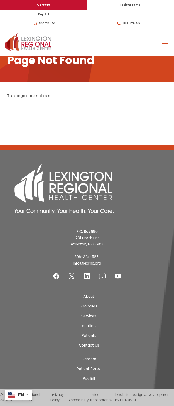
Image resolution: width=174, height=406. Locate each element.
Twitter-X (71, 276)
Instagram (102, 273)
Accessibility (78, 399)
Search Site (47, 23)
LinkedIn (87, 273)
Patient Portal (130, 5)
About (88, 296)
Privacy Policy (57, 397)
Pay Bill (43, 14)
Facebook (56, 273)
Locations (88, 325)
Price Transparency (101, 397)
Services (88, 316)
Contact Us (89, 345)
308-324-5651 (132, 23)
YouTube (117, 273)
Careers (43, 5)
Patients (89, 335)
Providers (88, 306)
